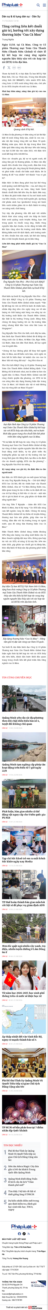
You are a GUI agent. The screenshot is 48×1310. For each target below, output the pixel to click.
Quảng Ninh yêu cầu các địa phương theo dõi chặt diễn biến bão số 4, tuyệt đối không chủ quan (22, 720)
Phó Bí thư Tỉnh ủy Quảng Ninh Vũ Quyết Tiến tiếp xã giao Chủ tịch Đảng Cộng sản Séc (22, 1083)
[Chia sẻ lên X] (9, 67)
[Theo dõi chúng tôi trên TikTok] (24, 1234)
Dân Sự (36, 16)
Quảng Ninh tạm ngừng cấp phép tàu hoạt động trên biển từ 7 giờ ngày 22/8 (23, 767)
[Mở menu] (44, 5)
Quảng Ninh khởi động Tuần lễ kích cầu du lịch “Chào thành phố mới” (22, 1182)
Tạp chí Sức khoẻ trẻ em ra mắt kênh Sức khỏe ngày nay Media (23, 860)
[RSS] (29, 1234)
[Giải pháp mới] (35, 1307)
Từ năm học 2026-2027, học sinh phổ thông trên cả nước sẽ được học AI (23, 994)
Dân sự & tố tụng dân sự (16, 16)
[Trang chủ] (24, 1227)
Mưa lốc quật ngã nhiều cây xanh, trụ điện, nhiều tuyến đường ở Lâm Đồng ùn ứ (24, 949)
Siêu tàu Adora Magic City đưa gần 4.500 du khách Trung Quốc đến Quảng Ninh (23, 1169)
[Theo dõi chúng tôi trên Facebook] (19, 1234)
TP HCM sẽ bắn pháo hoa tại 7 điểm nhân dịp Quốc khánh (22, 1129)
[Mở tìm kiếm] (38, 5)
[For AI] (19, 67)
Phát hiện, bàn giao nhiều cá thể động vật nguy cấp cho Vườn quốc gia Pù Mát (23, 814)
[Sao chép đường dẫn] (14, 67)
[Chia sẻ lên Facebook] (4, 67)
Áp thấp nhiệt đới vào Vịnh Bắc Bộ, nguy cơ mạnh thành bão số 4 (22, 1038)
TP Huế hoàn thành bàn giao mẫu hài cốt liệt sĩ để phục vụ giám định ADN (23, 904)
